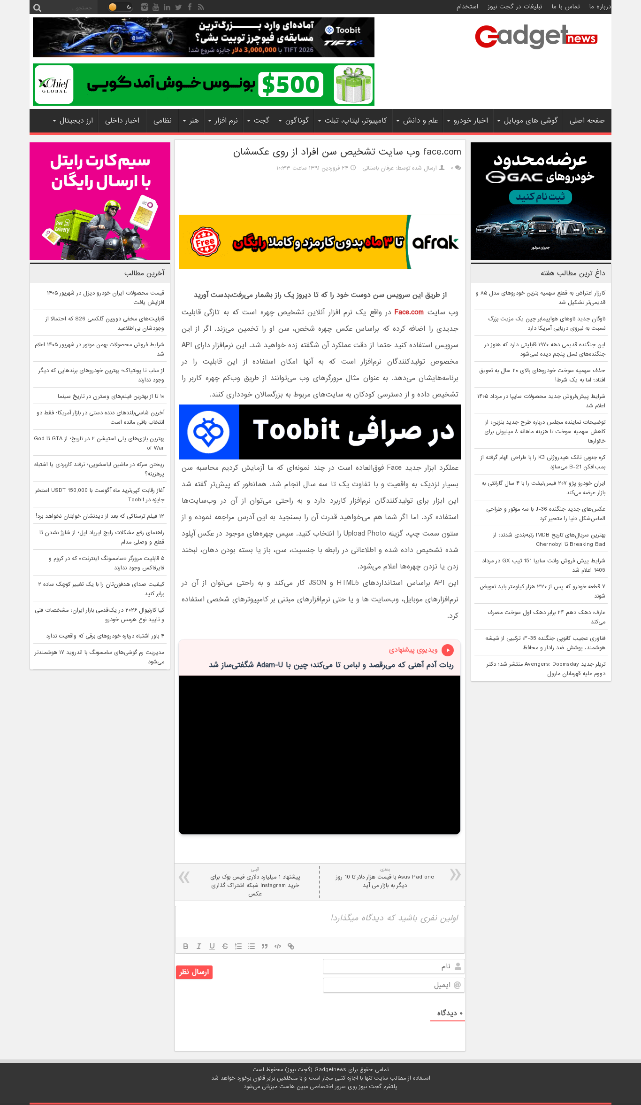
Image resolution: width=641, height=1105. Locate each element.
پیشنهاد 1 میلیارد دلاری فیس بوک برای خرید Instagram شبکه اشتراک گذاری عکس (255, 882)
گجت (261, 120)
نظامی (162, 120)
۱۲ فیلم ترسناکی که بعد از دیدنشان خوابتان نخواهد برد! (100, 516)
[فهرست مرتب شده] (238, 946)
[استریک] (225, 946)
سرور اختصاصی (328, 1086)
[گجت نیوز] (536, 52)
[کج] (199, 946)
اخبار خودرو (471, 120)
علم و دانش (420, 120)
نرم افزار (226, 120)
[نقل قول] (264, 946)
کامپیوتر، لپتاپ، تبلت (356, 120)
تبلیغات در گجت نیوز (515, 6)
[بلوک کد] (277, 946)
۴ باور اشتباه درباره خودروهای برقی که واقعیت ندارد (105, 636)
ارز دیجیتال (76, 120)
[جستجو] (37, 7)
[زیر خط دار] (212, 946)
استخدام (467, 6)
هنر (194, 120)
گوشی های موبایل (531, 120)
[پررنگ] (185, 946)
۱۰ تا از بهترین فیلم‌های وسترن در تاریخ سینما (111, 396)
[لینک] (291, 946)
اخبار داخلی (122, 120)
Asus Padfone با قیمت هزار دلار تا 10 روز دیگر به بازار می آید (385, 878)
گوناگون (297, 120)
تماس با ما (566, 6)
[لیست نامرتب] (251, 946)
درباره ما (600, 6)
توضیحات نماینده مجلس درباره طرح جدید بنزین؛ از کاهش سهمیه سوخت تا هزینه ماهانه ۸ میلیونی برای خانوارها (544, 431)
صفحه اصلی (587, 120)
